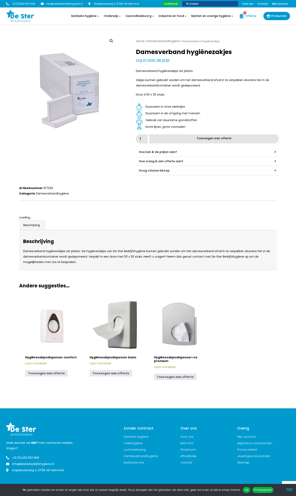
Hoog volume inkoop (154, 170)
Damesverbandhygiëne (163, 41)
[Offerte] (240, 16)
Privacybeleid (262, 489)
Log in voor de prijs (153, 59)
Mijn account (280, 3)
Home (140, 41)
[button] (111, 41)
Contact (262, 3)
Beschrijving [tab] (31, 225)
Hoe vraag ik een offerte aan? (161, 161)
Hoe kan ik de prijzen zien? (158, 152)
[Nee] (289, 489)
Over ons (247, 3)
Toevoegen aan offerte (214, 138)
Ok (246, 489)
